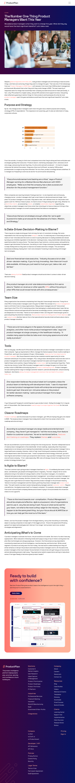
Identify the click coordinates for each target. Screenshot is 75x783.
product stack (41, 363)
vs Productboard (33, 739)
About (56, 669)
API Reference (33, 746)
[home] (11, 2)
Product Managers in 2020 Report (21, 86)
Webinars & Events (60, 692)
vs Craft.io (31, 736)
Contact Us (57, 677)
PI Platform (32, 689)
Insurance (31, 701)
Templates (57, 694)
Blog (55, 684)
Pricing (63, 731)
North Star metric (11, 204)
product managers (10, 97)
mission (30, 204)
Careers (56, 671)
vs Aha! (30, 734)
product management (63, 304)
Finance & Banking (34, 699)
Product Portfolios (34, 686)
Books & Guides (59, 705)
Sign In (63, 734)
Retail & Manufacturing (35, 704)
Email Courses (58, 702)
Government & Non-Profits (36, 709)
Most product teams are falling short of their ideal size (50, 315)
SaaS (29, 707)
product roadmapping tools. (46, 367)
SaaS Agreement (33, 773)
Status (56, 725)
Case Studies (58, 686)
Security (30, 761)
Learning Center (59, 712)
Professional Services (35, 696)
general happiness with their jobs (21, 81)
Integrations (32, 714)
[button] (69, 3)
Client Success (59, 720)
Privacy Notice (33, 756)
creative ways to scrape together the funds (45, 405)
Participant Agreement (35, 771)
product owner (64, 483)
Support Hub (58, 714)
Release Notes (59, 722)
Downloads (57, 700)
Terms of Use (32, 768)
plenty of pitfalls (16, 274)
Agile (46, 469)
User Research (33, 674)
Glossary (57, 697)
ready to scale (11, 317)
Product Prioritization (35, 681)
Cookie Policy (32, 758)
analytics (35, 235)
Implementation (59, 717)
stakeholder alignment (47, 204)
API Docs (31, 749)
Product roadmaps (10, 417)
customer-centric (59, 485)
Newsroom (57, 674)
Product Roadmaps (34, 684)
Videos (56, 689)
